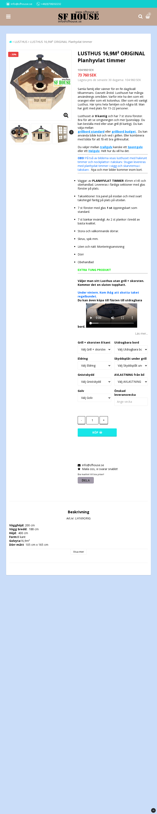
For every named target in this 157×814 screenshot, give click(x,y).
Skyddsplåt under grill (130, 358)
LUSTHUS (21, 42)
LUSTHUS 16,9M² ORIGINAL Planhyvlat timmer (61, 42)
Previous (13, 132)
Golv (81, 391)
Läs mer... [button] (141, 333)
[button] (148, 16)
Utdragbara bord (126, 342)
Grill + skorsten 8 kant (94, 342)
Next (71, 132)
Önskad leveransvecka (125, 393)
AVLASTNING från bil (129, 375)
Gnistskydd (86, 375)
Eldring (83, 358)
